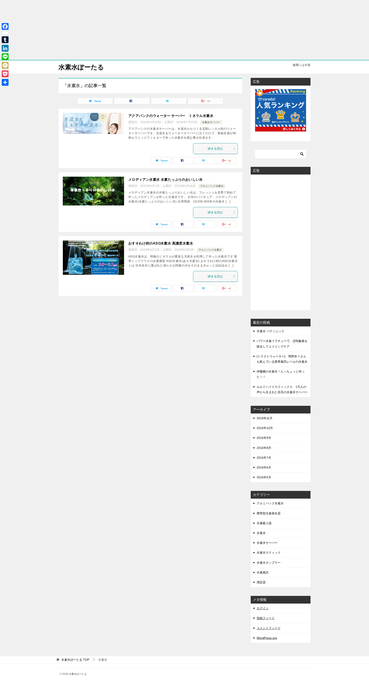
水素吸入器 (264, 523)
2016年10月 (265, 428)
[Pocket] (5, 74)
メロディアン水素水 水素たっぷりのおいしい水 (165, 179)
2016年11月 (264, 418)
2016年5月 (264, 477)
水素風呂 (263, 572)
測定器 (261, 582)
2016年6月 (264, 467)
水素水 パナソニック (270, 331)
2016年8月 (264, 448)
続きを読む (215, 148)
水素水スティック (269, 552)
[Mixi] (5, 65)
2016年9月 (264, 438)
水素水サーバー (211, 122)
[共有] (5, 82)
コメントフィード (269, 628)
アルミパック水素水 (211, 186)
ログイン (263, 608)
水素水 (261, 533)
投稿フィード (266, 618)
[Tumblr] (5, 39)
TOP (75, 659)
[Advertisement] (128, 30)
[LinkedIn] (5, 48)
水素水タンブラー (269, 562)
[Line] (5, 56)
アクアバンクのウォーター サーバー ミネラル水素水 (170, 116)
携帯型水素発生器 (269, 513)
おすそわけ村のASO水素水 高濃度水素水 (160, 243)
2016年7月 (264, 457)
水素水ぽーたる (81, 67)
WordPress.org (267, 638)
